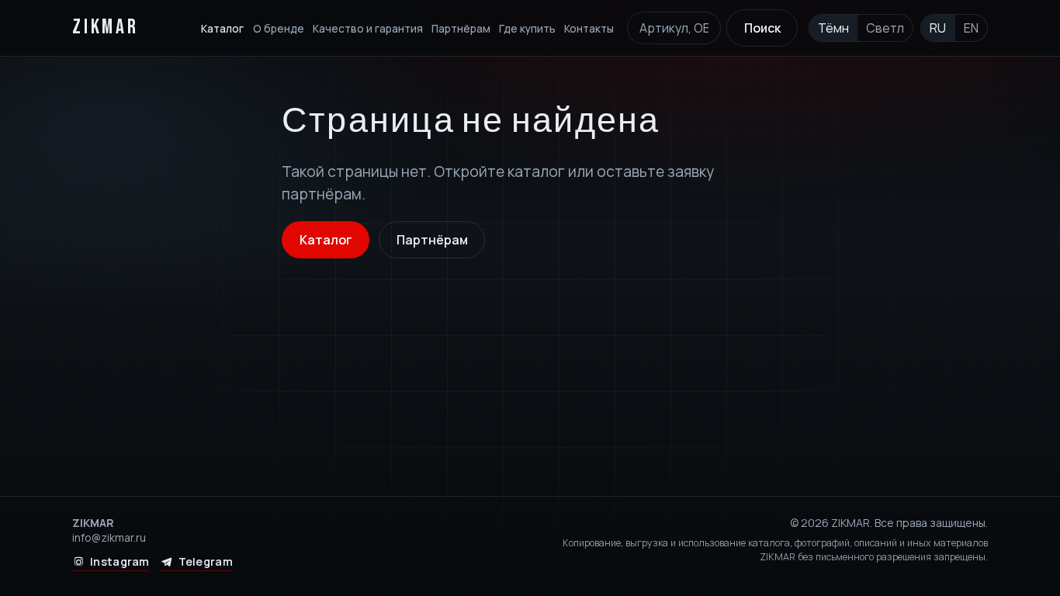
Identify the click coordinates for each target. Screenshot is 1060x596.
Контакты (589, 28)
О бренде (278, 28)
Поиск (762, 27)
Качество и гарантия (368, 28)
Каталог (222, 28)
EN (971, 27)
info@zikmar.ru (109, 537)
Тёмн (833, 27)
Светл (885, 27)
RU (938, 27)
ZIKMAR (105, 27)
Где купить (527, 28)
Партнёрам (460, 28)
